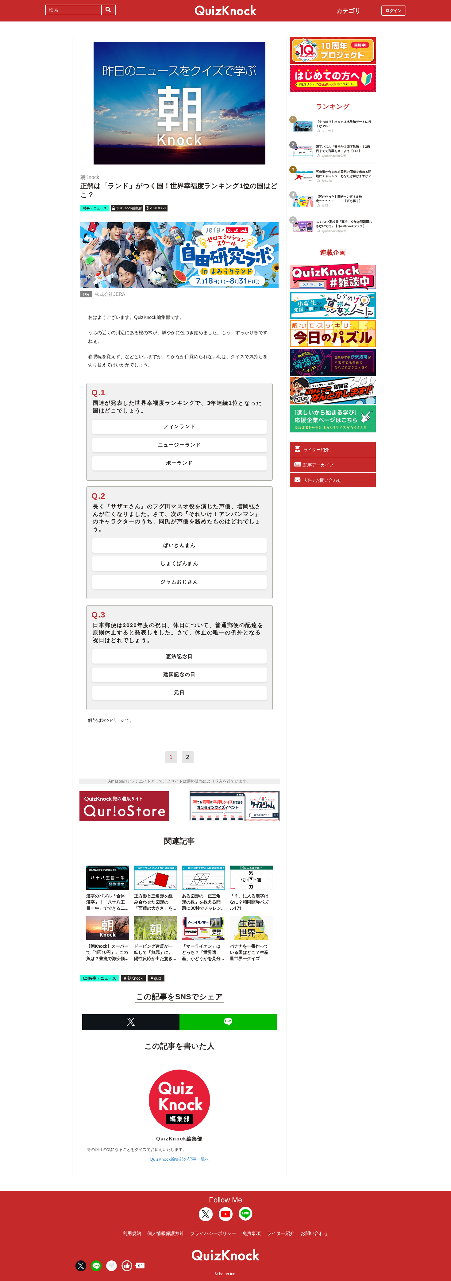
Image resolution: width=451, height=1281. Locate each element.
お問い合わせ (314, 1233)
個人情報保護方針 (165, 1233)
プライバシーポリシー (213, 1233)
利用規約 (132, 1233)
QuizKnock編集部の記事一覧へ (179, 1159)
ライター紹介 (316, 449)
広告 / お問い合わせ (322, 480)
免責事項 (251, 1233)
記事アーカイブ (318, 464)
